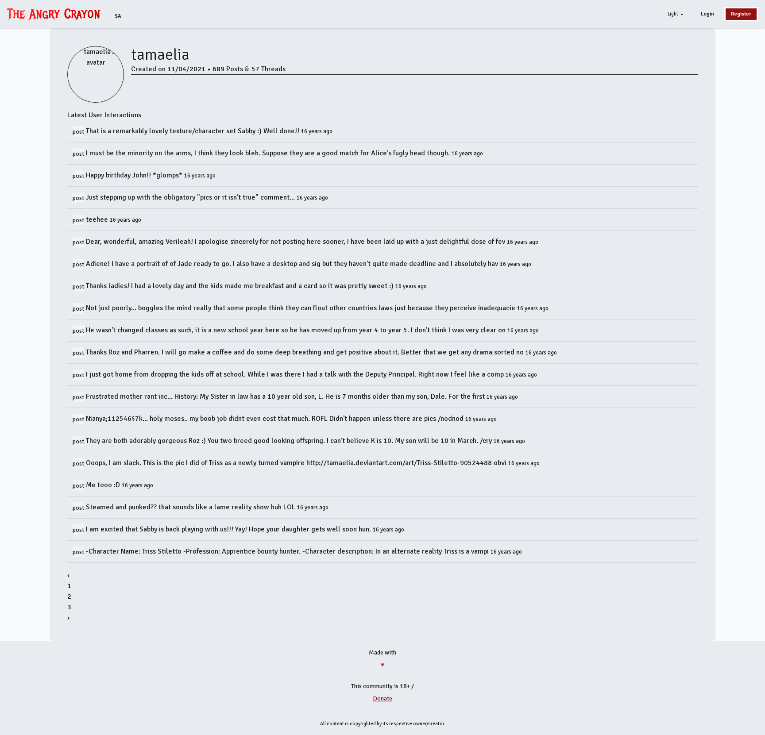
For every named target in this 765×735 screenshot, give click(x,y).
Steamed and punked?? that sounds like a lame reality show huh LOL (191, 507)
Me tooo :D (104, 485)
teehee (98, 219)
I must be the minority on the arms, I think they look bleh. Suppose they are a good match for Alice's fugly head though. (269, 153)
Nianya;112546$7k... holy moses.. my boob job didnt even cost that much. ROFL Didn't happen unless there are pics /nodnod (275, 418)
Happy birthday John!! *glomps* (135, 175)
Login (707, 14)
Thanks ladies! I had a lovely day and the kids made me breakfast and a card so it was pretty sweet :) (240, 285)
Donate (382, 698)
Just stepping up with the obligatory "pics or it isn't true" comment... (191, 197)
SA (118, 16)
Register (741, 14)
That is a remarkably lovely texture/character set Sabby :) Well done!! (193, 131)
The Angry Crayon (55, 13)
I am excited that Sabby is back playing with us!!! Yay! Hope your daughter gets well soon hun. (229, 529)
